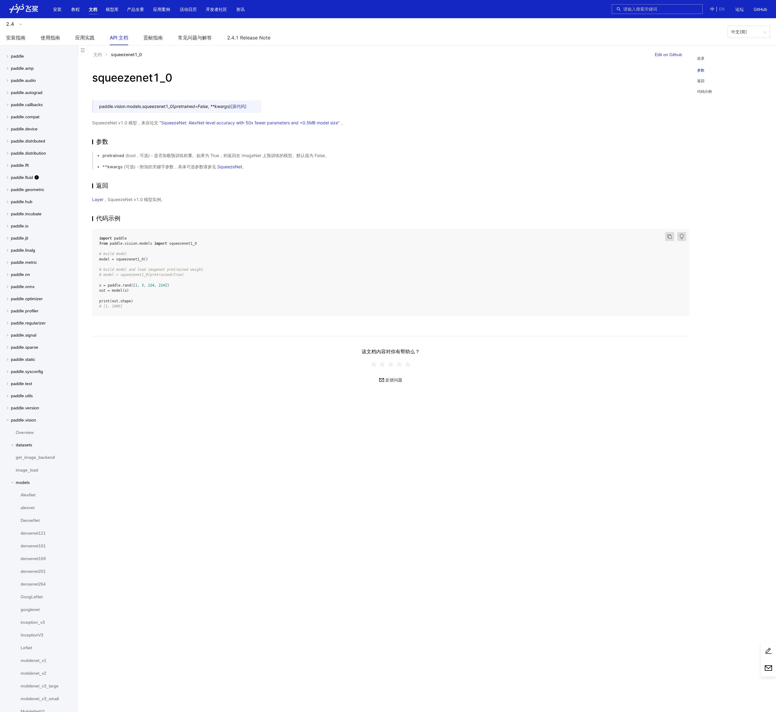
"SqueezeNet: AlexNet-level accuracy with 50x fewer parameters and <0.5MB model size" (249, 122)
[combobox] (661, 9)
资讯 (240, 9)
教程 (75, 9)
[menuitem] (739, 9)
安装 (57, 9)
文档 (93, 9)
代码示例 (704, 91)
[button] (93, 9)
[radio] (374, 364)
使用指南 (50, 38)
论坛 (739, 9)
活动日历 (188, 9)
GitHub (760, 9)
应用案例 (161, 9)
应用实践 (85, 38)
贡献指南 (153, 38)
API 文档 (119, 38)
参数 (700, 70)
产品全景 (135, 9)
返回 (700, 81)
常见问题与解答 (195, 38)
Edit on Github (668, 54)
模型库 (112, 9)
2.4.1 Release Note (248, 38)
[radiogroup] (390, 364)
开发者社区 (216, 9)
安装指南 (15, 38)
